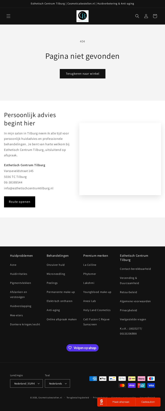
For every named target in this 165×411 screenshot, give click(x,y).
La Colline (89, 265)
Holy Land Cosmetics (96, 310)
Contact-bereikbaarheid (135, 269)
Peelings (52, 283)
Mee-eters (16, 315)
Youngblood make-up (97, 292)
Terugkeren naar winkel (82, 73)
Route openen (19, 202)
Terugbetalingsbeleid (78, 397)
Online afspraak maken (62, 319)
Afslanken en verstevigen (18, 294)
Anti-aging (53, 310)
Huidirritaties (18, 274)
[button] (8, 16)
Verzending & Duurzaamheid (129, 280)
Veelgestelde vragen (133, 319)
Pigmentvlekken (20, 283)
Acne (13, 265)
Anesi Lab (89, 301)
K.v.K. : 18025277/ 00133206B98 (131, 331)
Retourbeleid (128, 292)
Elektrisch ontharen (59, 301)
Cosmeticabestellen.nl (50, 397)
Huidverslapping (20, 306)
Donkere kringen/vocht (25, 324)
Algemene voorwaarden (135, 301)
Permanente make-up (61, 292)
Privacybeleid (128, 310)
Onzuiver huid (56, 265)
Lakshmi (88, 283)
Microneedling (56, 274)
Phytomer (89, 274)
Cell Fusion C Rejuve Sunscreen (96, 321)
